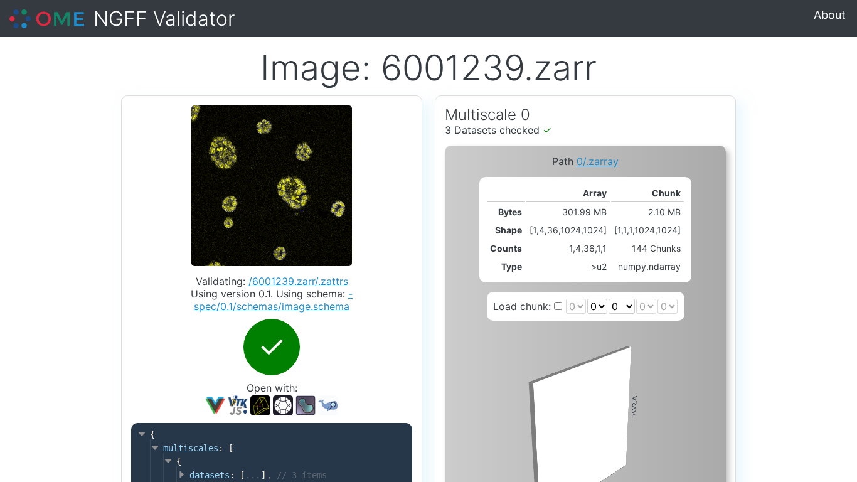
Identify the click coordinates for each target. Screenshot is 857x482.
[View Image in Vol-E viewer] (283, 404)
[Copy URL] (305, 405)
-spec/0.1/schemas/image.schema (273, 300)
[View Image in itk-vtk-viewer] (237, 404)
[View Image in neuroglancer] (260, 404)
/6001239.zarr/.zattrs (298, 281)
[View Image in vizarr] (215, 404)
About (830, 14)
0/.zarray (598, 161)
